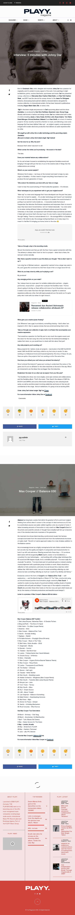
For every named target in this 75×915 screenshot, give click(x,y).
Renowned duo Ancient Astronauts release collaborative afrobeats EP (47, 307)
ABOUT (55, 20)
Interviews (30, 51)
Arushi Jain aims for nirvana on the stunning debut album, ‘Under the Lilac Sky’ (35, 838)
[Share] (9, 90)
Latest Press (64, 801)
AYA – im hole (32, 828)
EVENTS (40, 20)
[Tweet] (9, 94)
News (39, 302)
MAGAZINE (12, 20)
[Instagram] (67, 3)
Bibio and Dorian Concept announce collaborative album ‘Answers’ (66, 811)
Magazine (37, 51)
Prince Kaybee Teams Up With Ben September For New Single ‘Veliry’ (66, 831)
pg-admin (23, 438)
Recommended (65, 862)
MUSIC (25, 20)
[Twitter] (63, 3)
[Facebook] (60, 3)
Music (62, 803)
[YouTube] (70, 3)
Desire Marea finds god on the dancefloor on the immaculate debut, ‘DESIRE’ (35, 806)
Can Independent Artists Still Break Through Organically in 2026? (66, 869)
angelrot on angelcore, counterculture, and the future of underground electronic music (66, 849)
